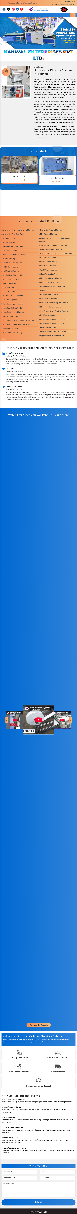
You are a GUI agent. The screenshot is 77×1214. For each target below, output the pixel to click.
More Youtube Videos (37, 1025)
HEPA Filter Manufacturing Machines (16, 324)
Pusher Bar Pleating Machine (51, 230)
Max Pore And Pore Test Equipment (15, 255)
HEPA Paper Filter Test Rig (12, 333)
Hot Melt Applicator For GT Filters (52, 323)
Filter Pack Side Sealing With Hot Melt (54, 303)
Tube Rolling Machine (10, 283)
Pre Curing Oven (8, 287)
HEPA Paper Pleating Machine (51, 249)
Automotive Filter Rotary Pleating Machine (18, 320)
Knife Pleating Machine (48, 327)
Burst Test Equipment (10, 250)
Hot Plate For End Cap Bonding (13, 296)
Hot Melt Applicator (47, 315)
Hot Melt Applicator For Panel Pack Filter (55, 319)
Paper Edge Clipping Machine (13, 304)
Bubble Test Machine (10, 267)
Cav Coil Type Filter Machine (12, 275)
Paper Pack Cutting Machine (12, 308)
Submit (38, 1202)
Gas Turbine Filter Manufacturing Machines (56, 253)
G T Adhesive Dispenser (49, 299)
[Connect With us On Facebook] (4, 9)
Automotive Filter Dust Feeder (13, 234)
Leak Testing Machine (10, 271)
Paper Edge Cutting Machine (13, 312)
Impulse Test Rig (8, 259)
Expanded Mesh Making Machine (52, 286)
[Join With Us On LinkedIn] (17, 9)
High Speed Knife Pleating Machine (53, 336)
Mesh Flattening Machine (49, 282)
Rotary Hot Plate (8, 292)
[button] (6, 33)
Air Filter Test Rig (8, 238)
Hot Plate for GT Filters (49, 295)
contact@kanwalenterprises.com (64, 4)
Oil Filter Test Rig (8, 242)
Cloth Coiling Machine (10, 279)
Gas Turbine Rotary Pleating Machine (54, 311)
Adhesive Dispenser (9, 300)
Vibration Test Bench (48, 266)
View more (17, 208)
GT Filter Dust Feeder (48, 258)
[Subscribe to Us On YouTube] (21, 9)
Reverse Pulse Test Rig (48, 262)
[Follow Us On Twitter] (8, 9)
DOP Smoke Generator (10, 329)
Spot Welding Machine (48, 270)
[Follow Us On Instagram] (13, 9)
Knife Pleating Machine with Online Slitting (56, 332)
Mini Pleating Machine (48, 234)
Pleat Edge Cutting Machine (50, 307)
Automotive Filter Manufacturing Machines (18, 230)
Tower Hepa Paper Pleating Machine (53, 245)
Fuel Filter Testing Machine (12, 246)
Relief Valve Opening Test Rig (13, 263)
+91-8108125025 (67, 2)
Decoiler (43, 290)
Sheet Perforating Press (49, 274)
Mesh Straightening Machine (51, 278)
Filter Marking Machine (10, 316)
